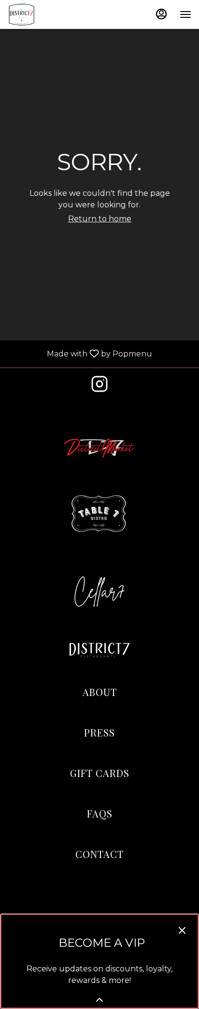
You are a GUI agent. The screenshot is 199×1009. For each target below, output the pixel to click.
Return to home (99, 218)
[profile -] (161, 14)
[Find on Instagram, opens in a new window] (99, 387)
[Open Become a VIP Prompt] (99, 1000)
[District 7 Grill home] (51, 14)
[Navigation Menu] (185, 14)
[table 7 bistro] (99, 514)
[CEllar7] (99, 591)
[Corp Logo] (99, 650)
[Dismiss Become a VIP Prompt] (182, 930)
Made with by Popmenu (79, 354)
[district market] (99, 447)
